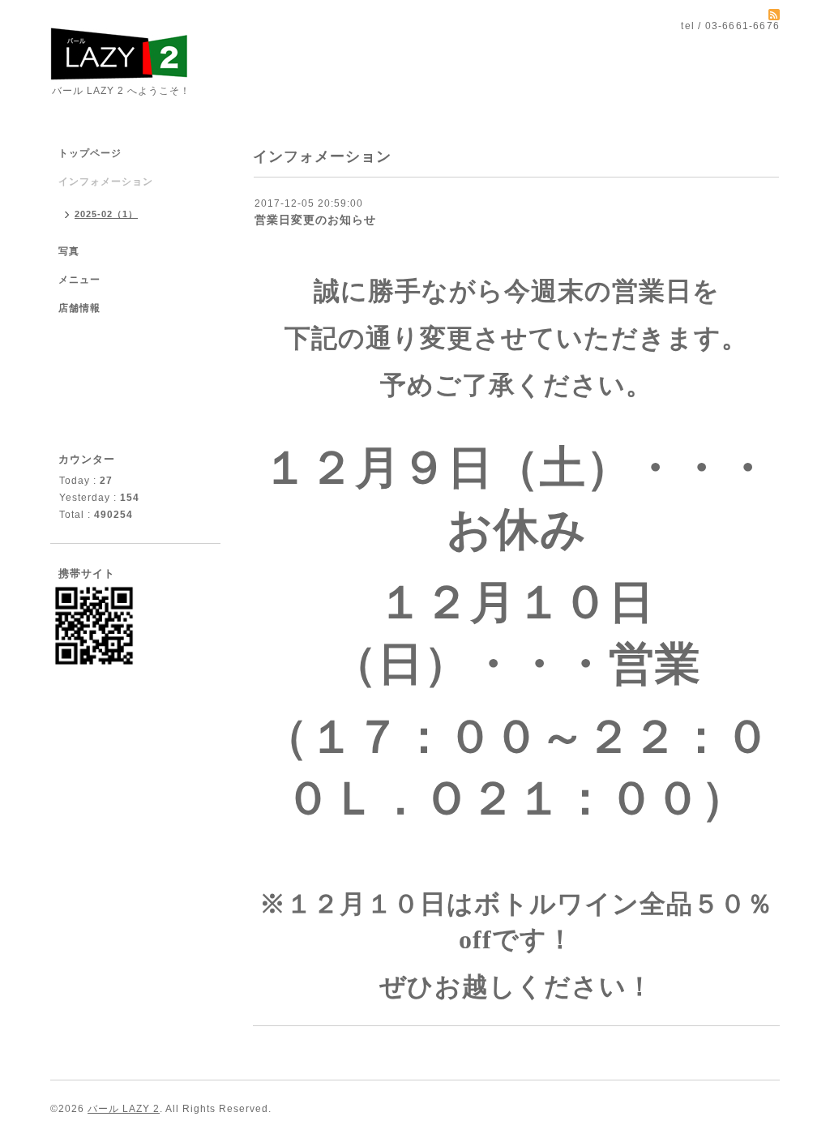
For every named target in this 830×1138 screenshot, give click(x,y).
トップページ (90, 153)
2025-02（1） (106, 214)
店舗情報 (79, 308)
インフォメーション (105, 181)
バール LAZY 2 (124, 1108)
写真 (68, 251)
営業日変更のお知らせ (315, 219)
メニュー (79, 279)
